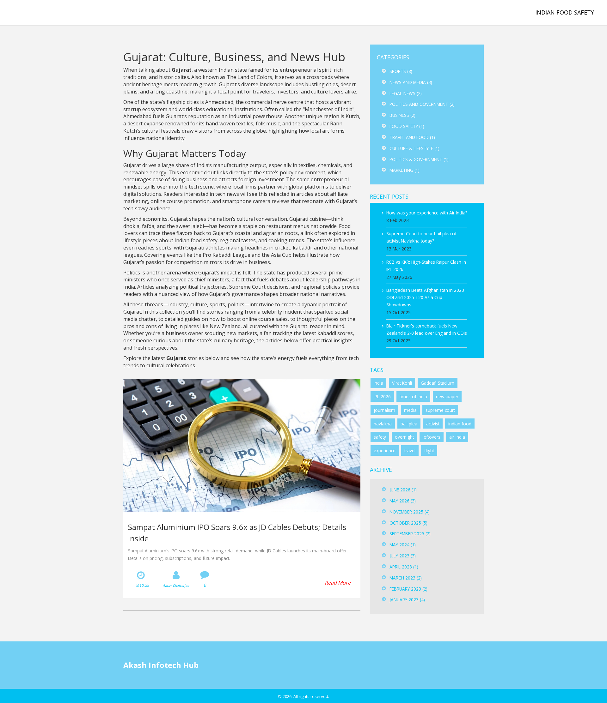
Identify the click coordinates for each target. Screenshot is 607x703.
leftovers (431, 437)
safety (380, 437)
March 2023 (405, 578)
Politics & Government (419, 159)
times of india (413, 397)
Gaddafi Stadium (437, 383)
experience (384, 451)
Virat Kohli (402, 383)
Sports (400, 71)
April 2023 (403, 567)
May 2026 (402, 501)
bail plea (409, 424)
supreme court (440, 410)
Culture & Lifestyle (414, 148)
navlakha (383, 424)
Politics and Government (422, 104)
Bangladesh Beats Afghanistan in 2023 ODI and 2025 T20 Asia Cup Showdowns (425, 297)
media (410, 410)
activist (432, 424)
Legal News (405, 93)
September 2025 (410, 534)
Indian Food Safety (564, 12)
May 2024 (402, 545)
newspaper (447, 397)
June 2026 (403, 490)
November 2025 (409, 512)
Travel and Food (412, 137)
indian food (459, 424)
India (378, 383)
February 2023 (408, 589)
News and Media (410, 82)
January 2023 (407, 600)
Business (402, 115)
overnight (404, 437)
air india (457, 437)
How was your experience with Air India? (426, 213)
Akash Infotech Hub (48, 12)
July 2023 (402, 556)
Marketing (404, 170)
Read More (338, 582)
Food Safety (406, 126)
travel (409, 451)
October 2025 (408, 523)
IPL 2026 (382, 397)
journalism (384, 410)
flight (429, 451)
